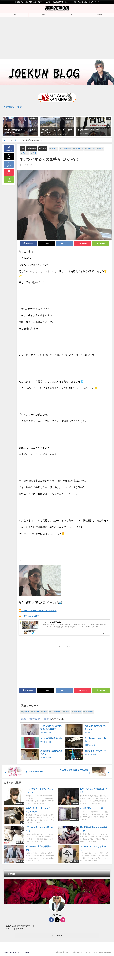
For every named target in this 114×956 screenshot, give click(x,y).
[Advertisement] (57, 37)
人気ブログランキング (13, 107)
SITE (71, 15)
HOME (14, 15)
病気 (101, 148)
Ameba (43, 15)
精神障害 (91, 148)
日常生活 (42, 148)
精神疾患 (79, 148)
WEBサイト (57, 935)
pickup (54, 148)
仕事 (22, 148)
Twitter (99, 15)
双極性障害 (31, 148)
